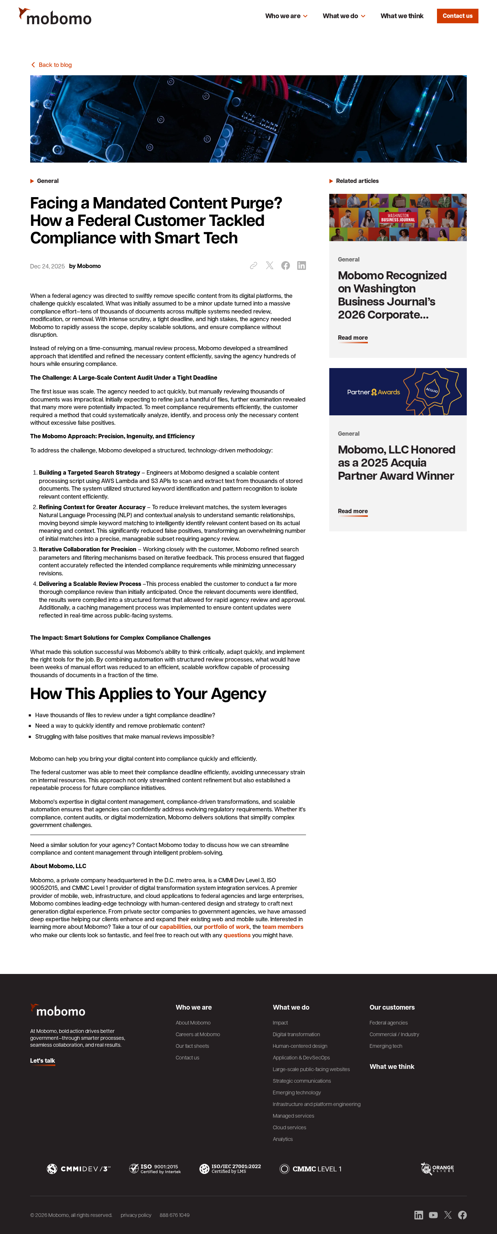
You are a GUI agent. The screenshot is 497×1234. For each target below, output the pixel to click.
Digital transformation (296, 1034)
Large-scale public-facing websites (311, 1069)
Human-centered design (300, 1045)
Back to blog (55, 64)
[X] (269, 265)
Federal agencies (389, 1022)
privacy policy (136, 1214)
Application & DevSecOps (301, 1057)
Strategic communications (302, 1080)
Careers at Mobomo (198, 1034)
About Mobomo (193, 1022)
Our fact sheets (192, 1045)
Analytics (283, 1138)
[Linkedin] (301, 265)
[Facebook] (285, 265)
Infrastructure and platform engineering (317, 1104)
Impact (280, 1022)
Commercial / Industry (394, 1034)
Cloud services (289, 1127)
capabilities (175, 927)
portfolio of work (227, 927)
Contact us (458, 15)
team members (282, 927)
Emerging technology (297, 1092)
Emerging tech (386, 1045)
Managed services (293, 1115)
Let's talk (42, 1061)
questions (237, 935)
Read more (353, 338)
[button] (286, 16)
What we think (402, 16)
